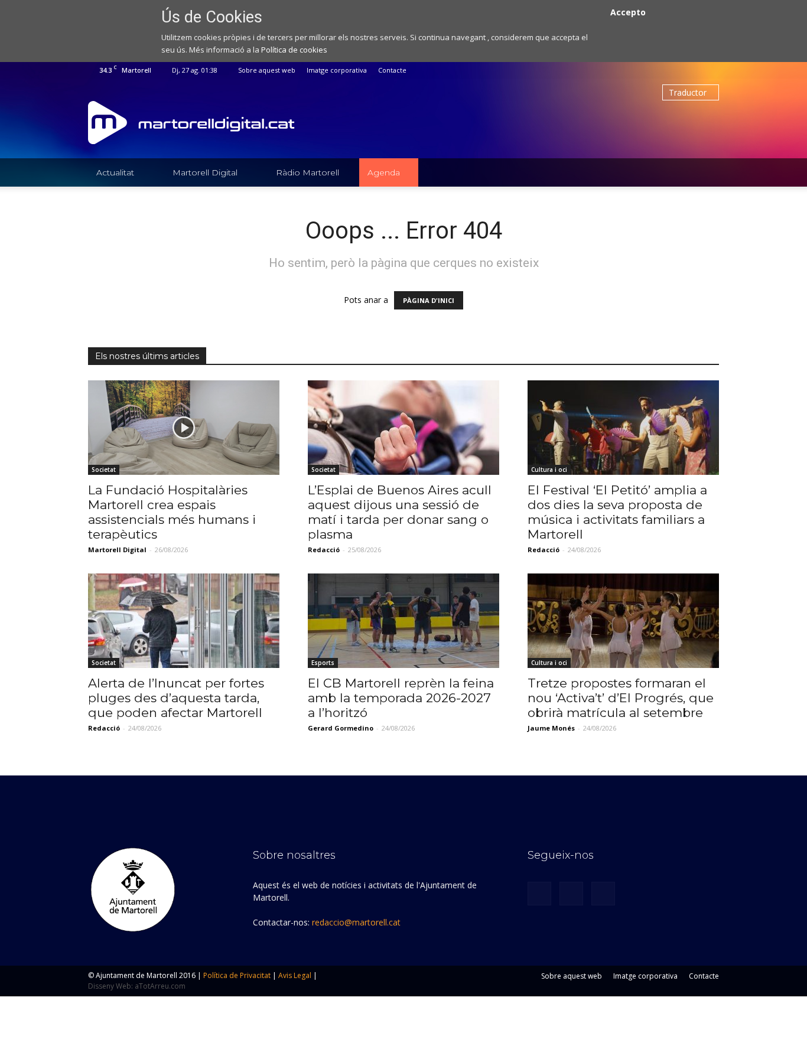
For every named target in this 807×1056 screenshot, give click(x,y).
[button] (705, 172)
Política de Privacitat (237, 975)
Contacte (392, 70)
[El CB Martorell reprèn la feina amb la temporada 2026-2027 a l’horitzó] (403, 620)
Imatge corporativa (337, 70)
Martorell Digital (205, 172)
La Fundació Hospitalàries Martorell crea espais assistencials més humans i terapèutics (172, 512)
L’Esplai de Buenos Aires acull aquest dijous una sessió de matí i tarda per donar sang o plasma (400, 512)
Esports (322, 663)
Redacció (324, 549)
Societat (104, 469)
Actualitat (115, 172)
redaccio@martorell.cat (356, 922)
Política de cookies (294, 49)
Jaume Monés (551, 727)
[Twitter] (690, 70)
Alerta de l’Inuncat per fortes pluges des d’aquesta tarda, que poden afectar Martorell (176, 698)
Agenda (383, 172)
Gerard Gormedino (340, 727)
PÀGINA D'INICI (428, 300)
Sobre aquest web (266, 70)
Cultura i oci (549, 469)
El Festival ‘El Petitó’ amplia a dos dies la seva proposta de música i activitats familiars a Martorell (617, 512)
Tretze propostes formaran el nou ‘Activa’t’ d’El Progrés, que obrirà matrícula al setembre (621, 698)
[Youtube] (710, 70)
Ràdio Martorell (307, 172)
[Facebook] (671, 70)
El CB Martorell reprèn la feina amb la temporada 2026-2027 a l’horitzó (401, 698)
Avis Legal (294, 975)
